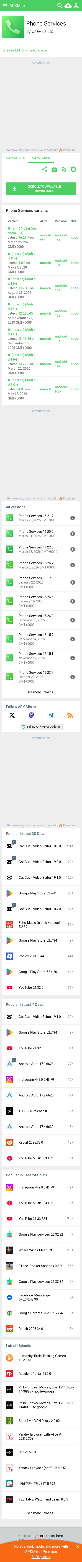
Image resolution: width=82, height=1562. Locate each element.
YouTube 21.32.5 (31, 988)
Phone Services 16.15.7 (36, 635)
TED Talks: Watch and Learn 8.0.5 (43, 1499)
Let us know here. (51, 1536)
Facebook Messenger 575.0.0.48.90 (35, 1297)
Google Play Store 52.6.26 (38, 972)
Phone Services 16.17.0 (36, 578)
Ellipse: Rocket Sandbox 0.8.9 (40, 1266)
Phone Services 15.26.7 (36, 563)
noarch (45, 263)
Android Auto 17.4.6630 (36, 1127)
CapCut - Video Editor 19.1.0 (40, 878)
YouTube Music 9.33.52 (36, 1158)
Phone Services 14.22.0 (36, 547)
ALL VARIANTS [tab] (15, 157)
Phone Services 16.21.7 (36, 516)
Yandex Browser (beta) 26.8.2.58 (43, 1468)
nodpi (75, 237)
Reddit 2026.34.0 (31, 1329)
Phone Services (37, 50)
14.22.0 (23, 364)
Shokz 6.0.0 (27, 1452)
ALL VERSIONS (41, 157)
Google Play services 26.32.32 (41, 1234)
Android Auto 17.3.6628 (36, 1064)
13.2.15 (23, 288)
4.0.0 (22, 263)
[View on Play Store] (54, 169)
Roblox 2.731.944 (31, 956)
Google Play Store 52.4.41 (38, 893)
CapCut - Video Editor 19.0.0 (40, 862)
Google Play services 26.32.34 (41, 1282)
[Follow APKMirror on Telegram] (51, 717)
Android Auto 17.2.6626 (36, 1095)
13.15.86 (24, 339)
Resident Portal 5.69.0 (35, 1374)
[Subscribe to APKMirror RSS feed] (70, 717)
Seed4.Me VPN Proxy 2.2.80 (39, 1421)
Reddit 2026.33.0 (31, 1142)
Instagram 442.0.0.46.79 (36, 1080)
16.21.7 (23, 237)
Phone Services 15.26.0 (36, 616)
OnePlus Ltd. (43, 31)
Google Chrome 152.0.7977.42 (41, 1313)
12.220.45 (25, 313)
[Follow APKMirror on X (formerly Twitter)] (12, 717)
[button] (44, 169)
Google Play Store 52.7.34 (38, 940)
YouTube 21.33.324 (33, 1219)
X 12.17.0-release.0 (33, 1111)
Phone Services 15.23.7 (36, 673)
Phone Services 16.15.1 (36, 654)
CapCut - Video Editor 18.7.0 (40, 909)
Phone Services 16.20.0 (36, 532)
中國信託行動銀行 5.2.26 (37, 1484)
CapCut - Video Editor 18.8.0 (40, 846)
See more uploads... (41, 692)
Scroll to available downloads (44, 189)
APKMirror (19, 5)
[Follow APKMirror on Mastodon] (31, 717)
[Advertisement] (41, 106)
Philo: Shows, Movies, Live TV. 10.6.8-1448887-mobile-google (46, 1389)
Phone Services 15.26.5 (36, 597)
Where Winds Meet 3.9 (35, 1250)
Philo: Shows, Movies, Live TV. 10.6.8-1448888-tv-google (46, 1405)
